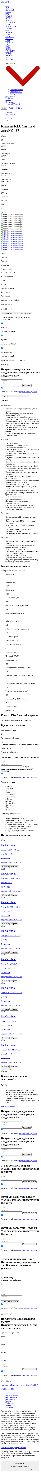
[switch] (2, 323)
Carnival (8, 118)
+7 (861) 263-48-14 (12, 104)
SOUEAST (9, 37)
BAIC (7, 47)
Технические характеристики (18, 396)
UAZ (7, 14)
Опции (4, 396)
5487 (7, 121)
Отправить (27, 385)
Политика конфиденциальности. (13, 1448)
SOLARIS (9, 43)
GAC (7, 30)
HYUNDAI (9, 8)
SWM (7, 41)
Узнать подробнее (8, 1106)
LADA (8, 12)
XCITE (8, 49)
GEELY (8, 18)
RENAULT (9, 10)
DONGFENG (10, 26)
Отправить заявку (29, 1182)
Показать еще (6, 1069)
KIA (7, 6)
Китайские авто (16, 92)
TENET (8, 35)
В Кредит (14, 866)
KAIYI (8, 53)
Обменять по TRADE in (10, 313)
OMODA (9, 55)
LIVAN (8, 45)
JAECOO (9, 59)
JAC (7, 57)
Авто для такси (16, 94)
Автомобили (10, 114)
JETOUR (8, 32)
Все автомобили (16, 90)
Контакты (9, 102)
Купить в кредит (25, 313)
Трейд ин (9, 98)
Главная (8, 112)
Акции (8, 100)
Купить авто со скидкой (10, 1301)
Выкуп (8, 1401)
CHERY (8, 24)
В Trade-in (5, 866)
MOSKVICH (10, 51)
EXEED (8, 28)
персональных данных (28, 392)
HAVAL (8, 20)
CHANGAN (10, 22)
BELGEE (9, 39)
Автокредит (10, 96)
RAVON (8, 16)
